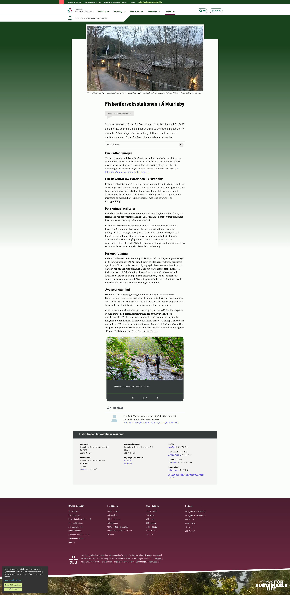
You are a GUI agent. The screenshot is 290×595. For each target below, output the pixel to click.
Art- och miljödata (75, 527)
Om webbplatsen (92, 562)
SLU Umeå (150, 519)
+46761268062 (170, 422)
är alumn (110, 534)
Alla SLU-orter (151, 511)
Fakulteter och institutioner (79, 534)
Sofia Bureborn (173, 470)
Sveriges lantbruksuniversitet (84, 10)
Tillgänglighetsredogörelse (124, 562)
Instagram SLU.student (194, 515)
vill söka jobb (112, 523)
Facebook (128, 460)
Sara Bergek (172, 447)
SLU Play (188, 531)
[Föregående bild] (133, 397)
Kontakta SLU (151, 530)
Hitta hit (83, 469)
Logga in (71, 542)
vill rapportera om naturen (117, 527)
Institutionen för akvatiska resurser (115, 2)
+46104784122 (155, 422)
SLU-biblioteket (74, 515)
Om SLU (78, 2)
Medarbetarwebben (75, 538)
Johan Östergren (174, 455)
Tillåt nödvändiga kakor (13, 585)
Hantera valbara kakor (12, 580)
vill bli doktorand (114, 519)
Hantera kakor (106, 562)
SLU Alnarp (150, 515)
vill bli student (112, 511)
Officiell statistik (74, 531)
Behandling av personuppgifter (148, 562)
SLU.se (70, 2)
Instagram (128, 463)
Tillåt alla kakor (13, 589)
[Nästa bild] (157, 397)
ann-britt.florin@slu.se (135, 422)
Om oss (132, 2)
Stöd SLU (149, 534)
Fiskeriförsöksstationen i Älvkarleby (150, 2)
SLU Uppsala (151, 523)
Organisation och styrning (93, 2)
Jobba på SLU (151, 527)
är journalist (112, 515)
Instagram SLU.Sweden (194, 511)
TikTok (188, 527)
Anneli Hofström (174, 462)
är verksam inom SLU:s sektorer (119, 530)
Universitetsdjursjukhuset (78, 519)
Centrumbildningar (75, 523)
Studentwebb (73, 511)
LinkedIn (188, 519)
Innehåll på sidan (112, 145)
